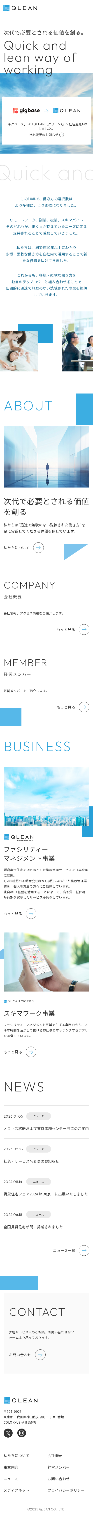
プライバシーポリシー (66, 1490)
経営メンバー (59, 1467)
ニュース (11, 1478)
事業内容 (11, 1467)
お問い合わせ (59, 1478)
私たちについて (17, 1455)
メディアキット (16, 1490)
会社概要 (55, 1455)
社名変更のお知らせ (44, 134)
